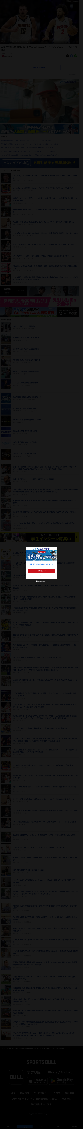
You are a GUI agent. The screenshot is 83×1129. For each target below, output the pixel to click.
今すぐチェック (41, 571)
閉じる (41, 576)
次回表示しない (41, 581)
